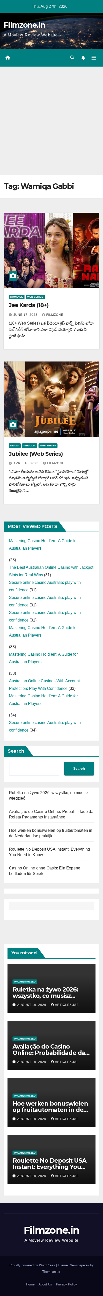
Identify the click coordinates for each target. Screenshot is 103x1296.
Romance (16, 296)
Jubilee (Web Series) (36, 453)
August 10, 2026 (32, 1005)
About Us (45, 1284)
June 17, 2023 (26, 315)
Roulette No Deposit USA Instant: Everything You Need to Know (49, 1167)
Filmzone (54, 315)
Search (16, 751)
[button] (72, 58)
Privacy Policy (66, 1284)
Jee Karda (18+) (28, 305)
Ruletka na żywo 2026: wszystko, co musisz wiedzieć (45, 996)
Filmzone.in (24, 25)
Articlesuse (67, 1005)
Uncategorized (25, 981)
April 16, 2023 (27, 463)
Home (30, 1284)
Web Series (35, 296)
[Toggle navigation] (93, 58)
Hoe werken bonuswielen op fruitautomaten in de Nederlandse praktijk (50, 1110)
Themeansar (51, 1272)
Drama (14, 445)
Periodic (30, 445)
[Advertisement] (51, 121)
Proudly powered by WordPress (33, 1265)
